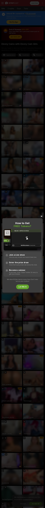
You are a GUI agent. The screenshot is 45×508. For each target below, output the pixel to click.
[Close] (41, 216)
